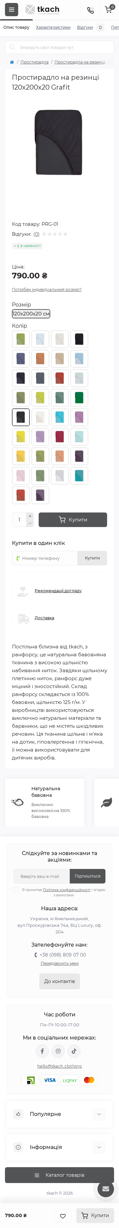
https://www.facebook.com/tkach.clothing (42, 1051)
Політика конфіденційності (67, 890)
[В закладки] (62, 1215)
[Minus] (30, 523)
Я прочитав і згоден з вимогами (63, 892)
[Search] (12, 47)
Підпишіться (87, 876)
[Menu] (11, 9)
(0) (36, 234)
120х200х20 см (31, 313)
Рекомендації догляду (58, 590)
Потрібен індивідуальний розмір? (47, 289)
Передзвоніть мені (60, 963)
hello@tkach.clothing (59, 1066)
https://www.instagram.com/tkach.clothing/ (58, 1051)
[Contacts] (90, 9)
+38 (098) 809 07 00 (63, 955)
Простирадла (34, 62)
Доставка (44, 617)
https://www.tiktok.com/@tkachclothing (74, 1051)
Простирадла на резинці (80, 62)
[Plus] (30, 516)
